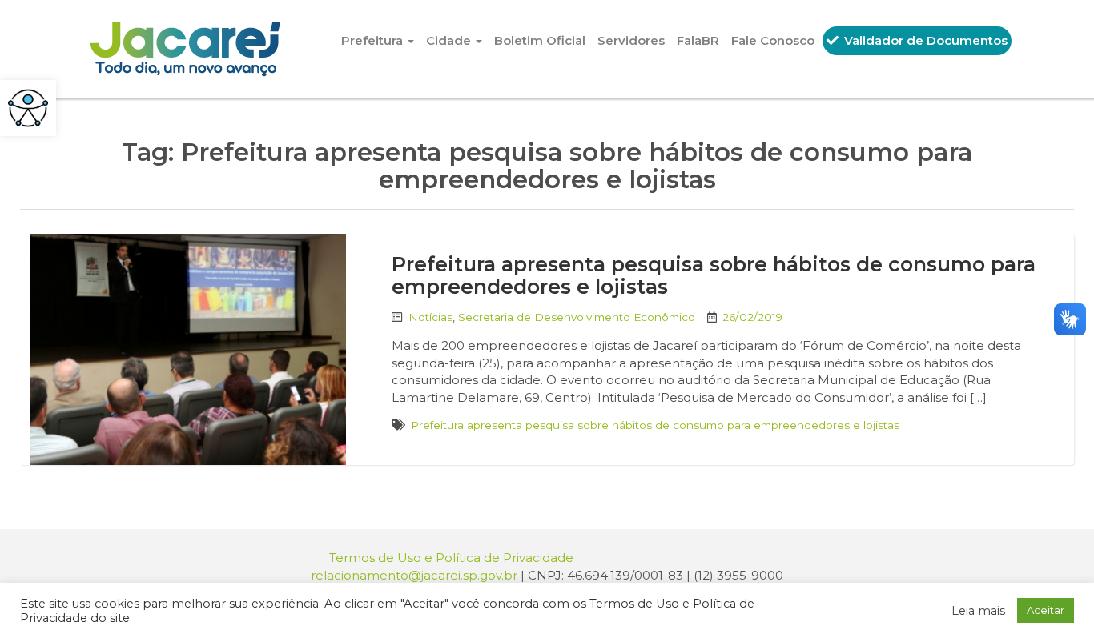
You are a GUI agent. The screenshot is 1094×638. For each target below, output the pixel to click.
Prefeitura (373, 40)
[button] (28, 108)
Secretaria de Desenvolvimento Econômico (576, 317)
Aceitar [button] (1045, 610)
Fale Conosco (772, 40)
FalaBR (698, 40)
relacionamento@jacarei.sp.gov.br (414, 575)
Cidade (450, 40)
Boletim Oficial (539, 40)
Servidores (631, 40)
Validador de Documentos (924, 40)
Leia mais (978, 611)
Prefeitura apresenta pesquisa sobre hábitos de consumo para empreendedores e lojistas (714, 275)
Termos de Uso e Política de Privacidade (451, 557)
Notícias (430, 317)
